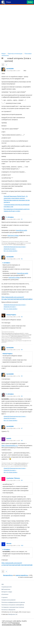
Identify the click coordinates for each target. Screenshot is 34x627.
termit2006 (10, 68)
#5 (21, 376)
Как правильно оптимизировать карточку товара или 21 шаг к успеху (17, 210)
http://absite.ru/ (12, 243)
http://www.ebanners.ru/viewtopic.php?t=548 (20, 334)
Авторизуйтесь (8, 575)
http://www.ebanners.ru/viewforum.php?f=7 (13, 333)
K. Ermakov (10, 217)
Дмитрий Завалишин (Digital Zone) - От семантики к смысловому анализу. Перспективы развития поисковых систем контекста (17, 199)
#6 (21, 396)
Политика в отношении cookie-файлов (13, 605)
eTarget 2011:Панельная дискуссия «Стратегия (15, 246)
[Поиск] (25, 2)
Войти (30, 2)
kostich (8, 438)
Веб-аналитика (6, 589)
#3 (21, 317)
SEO (3, 584)
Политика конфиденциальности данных (13, 602)
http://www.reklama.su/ (8, 340)
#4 (21, 349)
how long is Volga (13, 235)
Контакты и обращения (8, 609)
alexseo (8, 543)
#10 (22, 545)
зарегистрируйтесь (22, 575)
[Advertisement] (17, 9)
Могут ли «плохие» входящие (11, 250)
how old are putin (21, 230)
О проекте (4, 597)
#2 (21, 259)
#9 (21, 480)
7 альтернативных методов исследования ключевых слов (16, 205)
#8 (21, 440)
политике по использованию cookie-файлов (11, 623)
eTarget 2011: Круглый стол (10, 249)
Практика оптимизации (15, 53)
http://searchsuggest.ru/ (19, 244)
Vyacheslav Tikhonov (13, 478)
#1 (21, 219)
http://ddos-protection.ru (21, 463)
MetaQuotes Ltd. (12, 614)
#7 (21, 428)
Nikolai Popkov (11, 315)
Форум (4, 53)
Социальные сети (7, 587)
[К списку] (5, 59)
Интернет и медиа (7, 592)
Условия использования (8, 600)
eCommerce (5, 594)
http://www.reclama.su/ (17, 336)
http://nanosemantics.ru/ (10, 445)
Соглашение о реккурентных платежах (13, 607)
